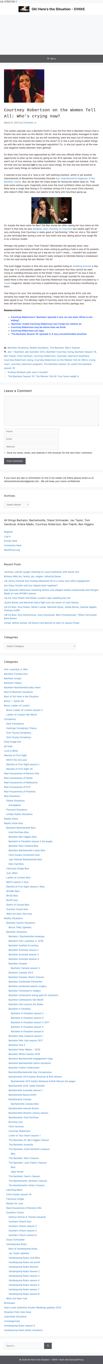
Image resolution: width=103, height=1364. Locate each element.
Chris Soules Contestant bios (24, 855)
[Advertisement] (51, 34)
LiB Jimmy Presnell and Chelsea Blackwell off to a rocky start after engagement (47, 581)
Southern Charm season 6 (23, 1235)
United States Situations (19, 814)
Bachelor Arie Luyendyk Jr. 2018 (26, 941)
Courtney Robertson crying (18, 360)
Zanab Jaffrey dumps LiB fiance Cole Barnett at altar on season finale (41, 623)
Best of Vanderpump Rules (23, 1248)
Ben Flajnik (10, 356)
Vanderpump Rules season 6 (19, 1325)
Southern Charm (15, 1212)
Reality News (11, 818)
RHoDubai (9, 1303)
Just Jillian (12, 873)
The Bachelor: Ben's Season (65, 347)
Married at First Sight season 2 (22, 764)
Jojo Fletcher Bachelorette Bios (25, 859)
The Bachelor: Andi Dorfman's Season (29, 1149)
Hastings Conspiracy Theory (21, 728)
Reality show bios (13, 823)
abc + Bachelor (16, 352)
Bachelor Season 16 (85, 352)
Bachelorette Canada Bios (25, 1104)
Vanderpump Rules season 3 (24, 1276)
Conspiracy (10, 719)
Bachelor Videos (13, 683)
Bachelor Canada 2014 (21, 972)
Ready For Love (14, 1203)
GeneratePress (76, 1359)
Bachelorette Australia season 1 (26, 1090)
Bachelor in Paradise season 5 (27, 1027)
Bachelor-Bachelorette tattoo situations (30, 1063)
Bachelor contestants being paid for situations (33, 995)
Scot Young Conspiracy (18, 732)
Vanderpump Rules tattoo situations (23, 1330)
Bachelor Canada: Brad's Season (26, 977)
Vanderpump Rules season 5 (24, 1285)
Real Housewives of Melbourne (21, 782)
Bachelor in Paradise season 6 (27, 1031)
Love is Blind (11, 750)
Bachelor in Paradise (20, 1008)
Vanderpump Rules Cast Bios (24, 1257)
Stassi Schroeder (15, 1239)
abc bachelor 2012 (35, 352)
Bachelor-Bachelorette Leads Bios (27, 850)
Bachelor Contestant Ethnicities (25, 981)
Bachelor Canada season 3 (25, 968)
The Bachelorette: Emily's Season (27, 1185)
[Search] (48, 1346)
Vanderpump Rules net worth (24, 1262)
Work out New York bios (19, 913)
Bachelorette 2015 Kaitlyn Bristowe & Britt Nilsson (35, 1076)
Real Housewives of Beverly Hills (21, 773)
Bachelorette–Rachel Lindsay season (28, 1113)
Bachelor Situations (18, 347)
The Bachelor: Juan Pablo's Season (28, 1162)
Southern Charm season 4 (23, 1230)
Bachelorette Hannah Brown (24, 1108)
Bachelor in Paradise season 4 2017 (30, 1022)
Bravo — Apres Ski (14, 701)
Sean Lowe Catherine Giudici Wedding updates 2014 (32, 1307)
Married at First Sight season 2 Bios (25, 886)
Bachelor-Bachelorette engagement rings (31, 1058)
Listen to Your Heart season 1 (25, 1135)
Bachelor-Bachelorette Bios (21, 827)
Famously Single (15, 1199)
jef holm (8, 746)
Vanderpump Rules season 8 (24, 1294)
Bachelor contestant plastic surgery (28, 986)
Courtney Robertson (45, 356)
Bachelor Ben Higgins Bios (23, 836)
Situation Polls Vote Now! (17, 1312)
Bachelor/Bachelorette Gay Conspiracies (30, 1072)
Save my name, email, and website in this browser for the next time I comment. (50, 452)
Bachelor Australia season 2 (24, 950)
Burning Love (16, 1122)
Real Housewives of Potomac (20, 791)
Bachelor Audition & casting (23, 945)
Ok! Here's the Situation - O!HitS (58, 9)
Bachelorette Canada (20, 1099)
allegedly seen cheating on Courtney (52, 229)
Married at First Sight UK (19, 769)
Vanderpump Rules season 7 (24, 1289)
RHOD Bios (12, 895)
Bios (13, 1153)
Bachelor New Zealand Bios (23, 846)
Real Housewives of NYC (17, 787)
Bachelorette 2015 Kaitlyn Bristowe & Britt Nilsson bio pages (43, 1081)
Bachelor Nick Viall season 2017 (26, 1040)
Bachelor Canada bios (16, 674)
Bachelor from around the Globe (26, 1004)
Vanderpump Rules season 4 (24, 1280)
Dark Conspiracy (15, 723)
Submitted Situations (15, 1316)
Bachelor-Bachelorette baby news (22, 687)
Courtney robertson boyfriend (73, 356)
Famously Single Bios (17, 868)
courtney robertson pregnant (26, 364)
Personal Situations (16, 809)
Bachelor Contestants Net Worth (26, 999)
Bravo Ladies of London (17, 705)
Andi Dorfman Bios (19, 832)
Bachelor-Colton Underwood (24, 1067)
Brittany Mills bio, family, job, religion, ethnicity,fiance (32, 576)
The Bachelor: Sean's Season (24, 1176)
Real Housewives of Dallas (18, 778)
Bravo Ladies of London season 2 (24, 710)
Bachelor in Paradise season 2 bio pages (30, 841)
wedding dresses (82, 266)
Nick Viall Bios (16, 864)
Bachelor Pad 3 (17, 1045)
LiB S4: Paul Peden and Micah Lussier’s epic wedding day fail (37, 598)
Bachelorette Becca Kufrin (22, 1094)
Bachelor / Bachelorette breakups (27, 936)
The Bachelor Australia (21, 1144)
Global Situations (15, 800)
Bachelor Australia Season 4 (24, 959)
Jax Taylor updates (19, 1253)
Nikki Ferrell (17, 1171)
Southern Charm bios (20, 1221)
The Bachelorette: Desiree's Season (28, 1180)
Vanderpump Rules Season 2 (24, 1271)
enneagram (15, 805)
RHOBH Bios (13, 891)
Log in (7, 536)
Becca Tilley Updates (20, 927)
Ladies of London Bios (18, 877)
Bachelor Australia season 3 (24, 954)
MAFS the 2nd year (16, 760)
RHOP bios (12, 900)
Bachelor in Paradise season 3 (27, 1018)
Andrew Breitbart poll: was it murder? (28, 372)
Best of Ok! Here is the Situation (21, 696)
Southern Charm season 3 (23, 1226)
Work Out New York (16, 1298)
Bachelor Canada (18, 963)
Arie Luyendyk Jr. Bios (16, 669)
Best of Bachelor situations (18, 692)
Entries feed (10, 541)
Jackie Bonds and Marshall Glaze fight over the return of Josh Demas (41, 602)
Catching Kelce (14, 1190)
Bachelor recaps (12, 678)
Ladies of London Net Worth (21, 714)
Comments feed (12, 545)
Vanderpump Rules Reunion (23, 1266)
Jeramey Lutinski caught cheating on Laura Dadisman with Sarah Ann (41, 572)
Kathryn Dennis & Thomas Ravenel (27, 1217)
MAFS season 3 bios (17, 882)
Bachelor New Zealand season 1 (26, 1036)
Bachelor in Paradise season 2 (27, 1013)
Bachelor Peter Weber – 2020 (24, 1049)
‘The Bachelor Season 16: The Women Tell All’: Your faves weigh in (43, 376)
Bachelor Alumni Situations (20, 922)
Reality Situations (39, 347)
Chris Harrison (24, 356)
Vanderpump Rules (16, 1244)
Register (8, 532)
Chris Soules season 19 (18, 1194)
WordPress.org (12, 550)
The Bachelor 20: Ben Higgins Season (29, 1140)
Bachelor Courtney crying (59, 352)
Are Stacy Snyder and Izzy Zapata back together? (31, 585)
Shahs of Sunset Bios (17, 904)
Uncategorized (12, 1321)
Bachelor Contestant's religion (25, 990)
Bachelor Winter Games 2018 (24, 1054)
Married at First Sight (15, 755)
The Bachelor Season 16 (57, 364)
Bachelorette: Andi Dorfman (24, 1117)
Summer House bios (17, 909)
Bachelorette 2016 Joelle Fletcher (27, 1085)
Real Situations (12, 796)
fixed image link (12, 741)
